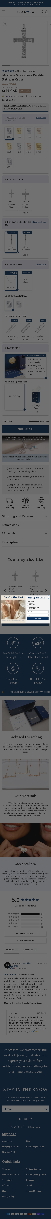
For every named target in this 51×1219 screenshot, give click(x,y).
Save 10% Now (38, 618)
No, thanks (38, 621)
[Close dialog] (48, 597)
